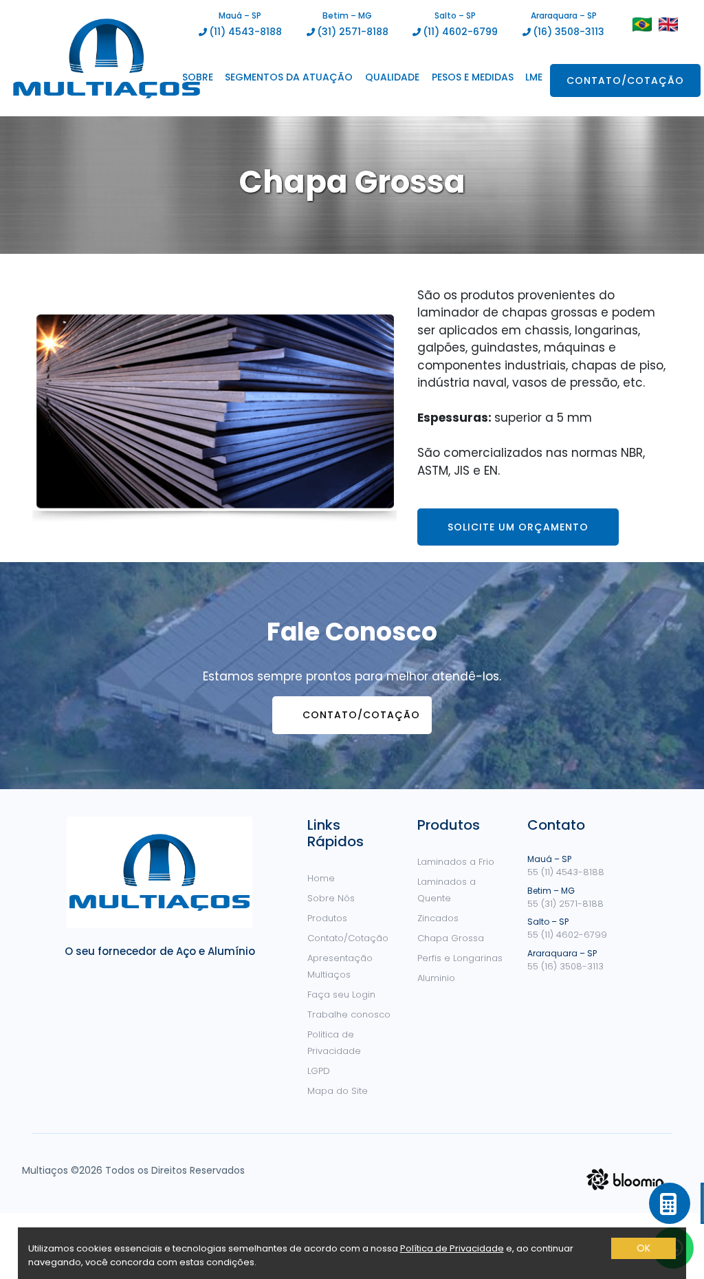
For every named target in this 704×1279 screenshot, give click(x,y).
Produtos (327, 918)
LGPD (318, 1070)
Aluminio (436, 978)
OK (643, 1248)
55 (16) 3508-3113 (565, 966)
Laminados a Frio (455, 861)
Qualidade (392, 77)
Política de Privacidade (452, 1248)
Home (321, 878)
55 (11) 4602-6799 (567, 934)
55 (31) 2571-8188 (565, 903)
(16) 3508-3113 (568, 32)
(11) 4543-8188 (245, 32)
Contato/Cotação (625, 80)
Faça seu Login (341, 994)
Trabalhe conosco (348, 1014)
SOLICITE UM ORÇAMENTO (518, 527)
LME (533, 77)
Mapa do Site (337, 1090)
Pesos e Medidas (473, 77)
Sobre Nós (331, 898)
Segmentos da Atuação (289, 77)
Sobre (197, 77)
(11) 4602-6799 (460, 32)
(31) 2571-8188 (352, 32)
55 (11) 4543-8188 (565, 872)
